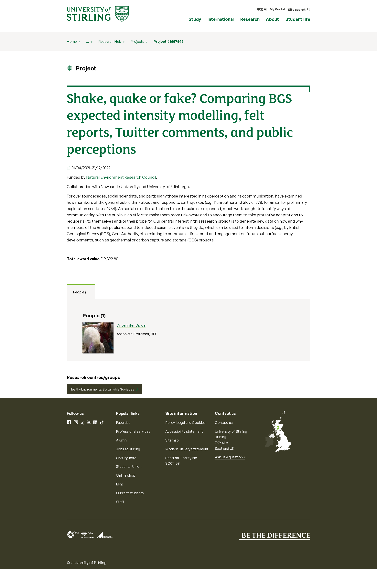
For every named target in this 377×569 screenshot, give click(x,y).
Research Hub (109, 41)
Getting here (126, 458)
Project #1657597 (169, 41)
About (272, 19)
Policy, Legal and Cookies (185, 422)
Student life (297, 19)
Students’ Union (128, 466)
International (220, 19)
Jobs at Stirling (128, 449)
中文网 (262, 9)
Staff (120, 502)
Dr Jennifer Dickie (131, 325)
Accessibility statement (184, 431)
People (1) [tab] (81, 292)
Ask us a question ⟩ (230, 457)
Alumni (121, 440)
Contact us (224, 422)
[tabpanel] (188, 330)
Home (72, 41)
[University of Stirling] (98, 13)
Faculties (123, 422)
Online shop (125, 475)
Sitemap (172, 440)
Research (250, 19)
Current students (130, 493)
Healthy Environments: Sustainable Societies (102, 389)
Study (194, 19)
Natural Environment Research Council (121, 177)
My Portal (277, 9)
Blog (119, 484)
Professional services (133, 431)
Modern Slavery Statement (186, 449)
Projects (137, 41)
